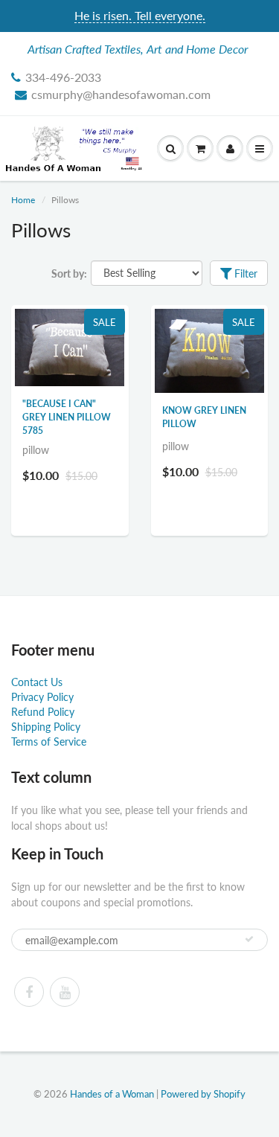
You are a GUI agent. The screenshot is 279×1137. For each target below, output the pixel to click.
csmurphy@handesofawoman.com (121, 94)
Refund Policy (42, 711)
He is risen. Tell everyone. (139, 15)
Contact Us (36, 682)
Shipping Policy (45, 726)
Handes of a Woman (112, 1094)
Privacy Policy (42, 697)
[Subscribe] (249, 939)
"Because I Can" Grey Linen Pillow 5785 (66, 417)
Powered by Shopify (203, 1094)
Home (23, 199)
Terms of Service (48, 741)
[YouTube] (65, 992)
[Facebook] (29, 992)
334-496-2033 (63, 77)
